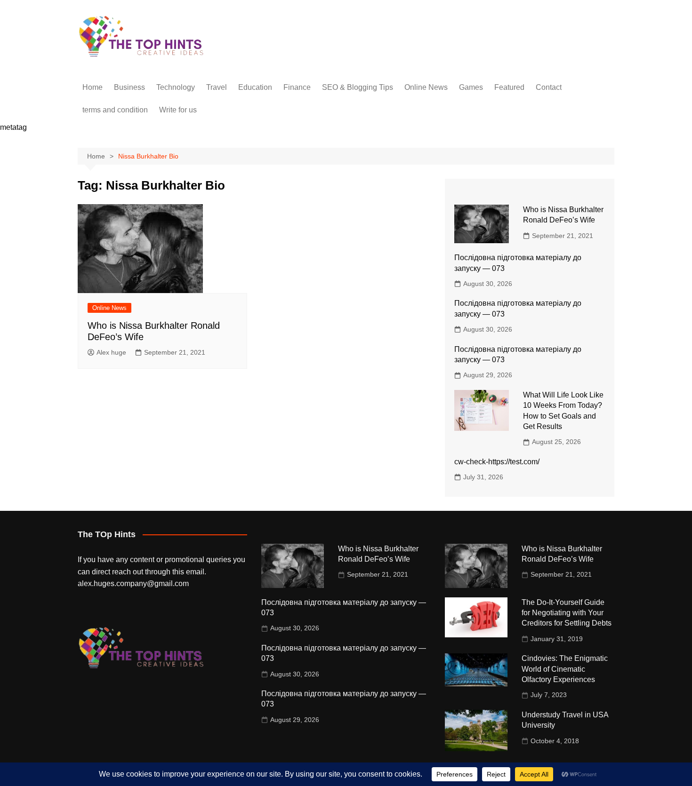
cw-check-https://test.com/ (496, 462)
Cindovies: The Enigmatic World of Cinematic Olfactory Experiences (565, 668)
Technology (175, 87)
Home (92, 87)
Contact (549, 87)
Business (129, 87)
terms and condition (115, 110)
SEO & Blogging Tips (357, 87)
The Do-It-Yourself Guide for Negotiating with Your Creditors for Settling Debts (567, 612)
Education (255, 87)
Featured (509, 87)
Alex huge (111, 352)
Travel (216, 87)
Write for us (178, 110)
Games (471, 87)
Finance (297, 87)
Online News (426, 87)
